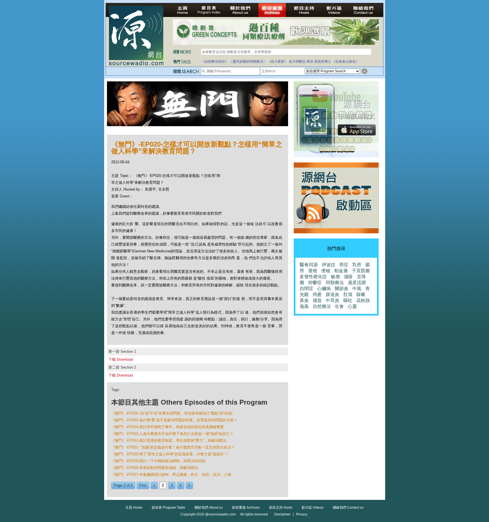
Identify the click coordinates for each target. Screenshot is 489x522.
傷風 (304, 306)
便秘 (325, 270)
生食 (339, 306)
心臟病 (324, 288)
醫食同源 (309, 264)
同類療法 (335, 282)
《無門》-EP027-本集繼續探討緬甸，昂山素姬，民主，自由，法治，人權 (171, 474)
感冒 (317, 300)
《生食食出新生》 (345, 62)
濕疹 (348, 276)
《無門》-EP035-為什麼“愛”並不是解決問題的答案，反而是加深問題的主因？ (174, 420)
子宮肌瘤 (361, 270)
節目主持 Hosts (280, 508)
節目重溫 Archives (246, 508)
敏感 (335, 276)
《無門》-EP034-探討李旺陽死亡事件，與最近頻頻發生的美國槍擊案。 (169, 427)
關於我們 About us (209, 508)
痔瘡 (317, 294)
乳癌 (356, 264)
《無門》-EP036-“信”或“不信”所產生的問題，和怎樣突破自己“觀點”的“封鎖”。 (174, 413)
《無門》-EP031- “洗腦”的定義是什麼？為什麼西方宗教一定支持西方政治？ (173, 447)
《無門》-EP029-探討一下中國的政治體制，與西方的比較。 (160, 461)
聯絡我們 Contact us (348, 508)
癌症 (309, 62)
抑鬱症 (315, 282)
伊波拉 (328, 264)
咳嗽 (360, 294)
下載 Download (120, 359)
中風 (356, 288)
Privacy (301, 514)
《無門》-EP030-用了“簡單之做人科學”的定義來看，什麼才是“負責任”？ (169, 454)
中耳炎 (332, 300)
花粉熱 (363, 300)
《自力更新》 (277, 62)
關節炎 (341, 288)
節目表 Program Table (168, 508)
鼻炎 (304, 300)
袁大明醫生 (297, 62)
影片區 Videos (312, 508)
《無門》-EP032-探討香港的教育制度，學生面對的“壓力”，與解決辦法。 (170, 440)
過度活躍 (357, 282)
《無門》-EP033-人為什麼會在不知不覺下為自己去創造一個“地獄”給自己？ (172, 434)
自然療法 (322, 306)
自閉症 (306, 288)
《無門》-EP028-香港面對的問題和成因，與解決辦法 (154, 468)
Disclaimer (282, 514)
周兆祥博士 (322, 62)
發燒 (312, 270)
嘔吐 (347, 300)
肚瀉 (347, 294)
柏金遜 (341, 270)
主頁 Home (133, 508)
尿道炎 (332, 294)
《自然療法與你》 (214, 62)
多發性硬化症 (313, 276)
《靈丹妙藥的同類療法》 (248, 62)
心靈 (352, 306)
